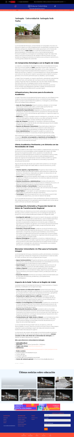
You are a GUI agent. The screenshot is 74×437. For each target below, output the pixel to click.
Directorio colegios (21, 419)
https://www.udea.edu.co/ (35, 346)
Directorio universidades (22, 417)
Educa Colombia (39, 6)
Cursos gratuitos (21, 422)
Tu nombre (46, 418)
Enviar (46, 429)
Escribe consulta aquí (48, 423)
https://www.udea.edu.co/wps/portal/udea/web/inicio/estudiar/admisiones (36, 349)
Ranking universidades (22, 424)
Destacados (5, 417)
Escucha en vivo (35, 417)
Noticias (4, 419)
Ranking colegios (21, 425)
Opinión (4, 422)
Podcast (33, 419)
